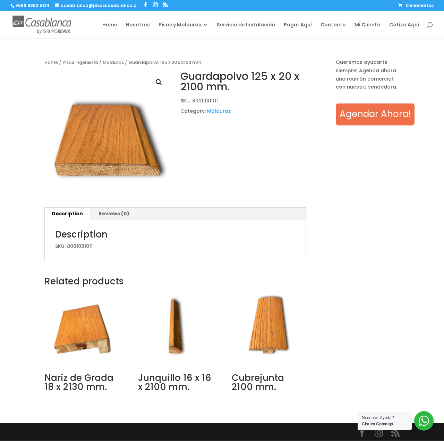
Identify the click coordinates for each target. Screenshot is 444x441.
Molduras (113, 62)
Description (67, 213)
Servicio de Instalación (246, 25)
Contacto (333, 25)
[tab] (67, 213)
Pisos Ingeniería (80, 62)
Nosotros (138, 25)
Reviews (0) (114, 213)
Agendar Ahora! (375, 114)
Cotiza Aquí (404, 25)
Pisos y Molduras (180, 25)
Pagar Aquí (298, 25)
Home (109, 25)
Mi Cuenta (368, 25)
